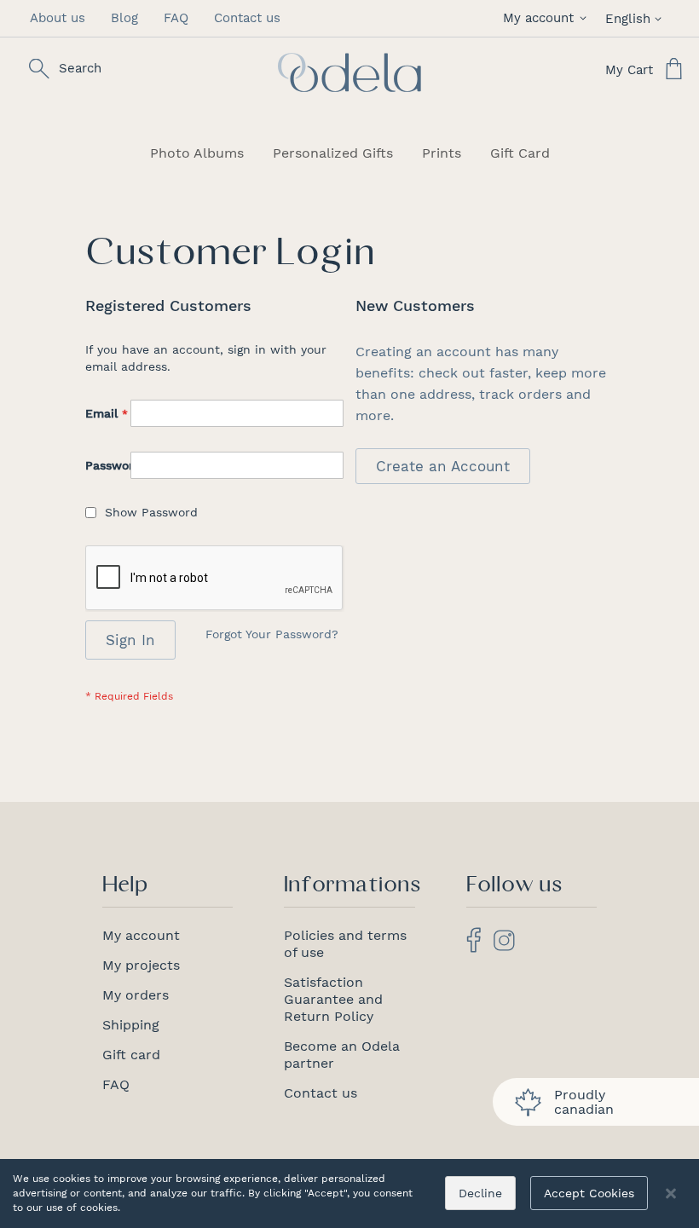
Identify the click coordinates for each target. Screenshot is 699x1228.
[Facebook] (473, 948)
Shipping (130, 1025)
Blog (124, 18)
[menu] (349, 153)
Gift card (131, 1054)
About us (57, 18)
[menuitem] (197, 153)
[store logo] (349, 72)
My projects (141, 965)
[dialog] (349, 1193)
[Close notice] (670, 1193)
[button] (547, 18)
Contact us (247, 18)
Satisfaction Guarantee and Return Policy (333, 999)
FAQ (176, 18)
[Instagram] (504, 946)
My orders (135, 995)
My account (141, 935)
